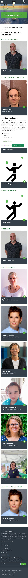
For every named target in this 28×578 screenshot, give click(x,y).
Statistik (6, 135)
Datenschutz (5, 572)
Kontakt (20, 570)
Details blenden (7, 141)
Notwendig (6, 134)
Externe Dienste (8, 138)
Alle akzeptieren (18, 145)
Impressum (14, 570)
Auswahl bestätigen (7, 145)
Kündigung (12, 572)
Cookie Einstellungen (5, 570)
